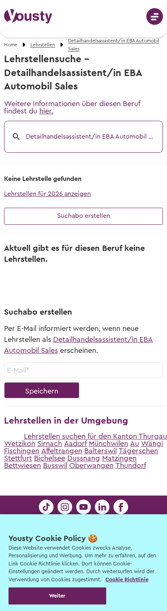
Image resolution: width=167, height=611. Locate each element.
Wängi (152, 443)
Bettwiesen (22, 465)
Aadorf (75, 443)
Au (134, 443)
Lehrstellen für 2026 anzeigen (47, 194)
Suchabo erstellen (83, 216)
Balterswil (100, 450)
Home (10, 44)
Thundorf (131, 465)
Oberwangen (91, 465)
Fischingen (21, 450)
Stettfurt (18, 458)
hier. (46, 111)
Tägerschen (138, 450)
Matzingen (119, 458)
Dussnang (83, 458)
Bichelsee (49, 458)
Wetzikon (19, 443)
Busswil (55, 465)
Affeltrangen (61, 450)
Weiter (57, 595)
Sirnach (49, 443)
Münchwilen (108, 443)
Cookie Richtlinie (126, 579)
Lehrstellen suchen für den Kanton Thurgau (95, 436)
